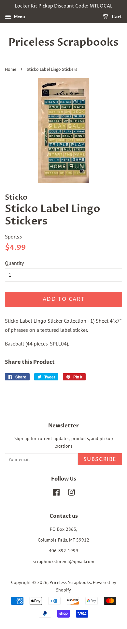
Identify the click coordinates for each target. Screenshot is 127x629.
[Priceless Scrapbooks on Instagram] (71, 494)
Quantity (14, 263)
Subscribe (100, 459)
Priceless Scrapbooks (63, 42)
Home (10, 69)
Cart (116, 17)
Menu (19, 17)
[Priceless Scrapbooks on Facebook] (56, 494)
